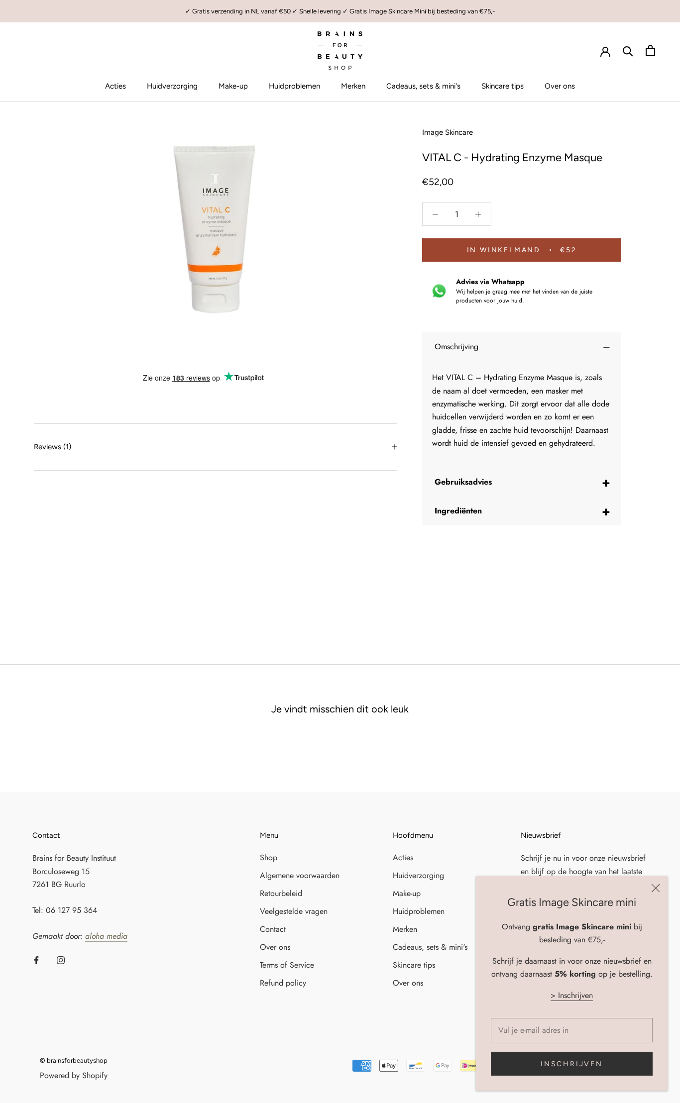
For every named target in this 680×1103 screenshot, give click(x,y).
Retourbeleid (281, 893)
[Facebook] (36, 959)
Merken (353, 86)
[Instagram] (61, 959)
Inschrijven (572, 1064)
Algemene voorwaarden (300, 875)
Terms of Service (287, 965)
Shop (268, 857)
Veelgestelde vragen (294, 911)
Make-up (233, 86)
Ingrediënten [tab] (522, 511)
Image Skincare (447, 132)
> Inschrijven (572, 995)
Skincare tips (502, 86)
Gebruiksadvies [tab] (522, 482)
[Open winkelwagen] (650, 50)
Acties (115, 86)
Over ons (560, 86)
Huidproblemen (294, 86)
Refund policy (283, 983)
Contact (273, 929)
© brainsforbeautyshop (74, 1060)
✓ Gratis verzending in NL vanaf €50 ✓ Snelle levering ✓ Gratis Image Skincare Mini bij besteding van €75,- (340, 11)
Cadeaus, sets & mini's (423, 86)
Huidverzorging (172, 86)
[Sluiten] (655, 888)
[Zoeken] (628, 50)
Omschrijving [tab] (522, 347)
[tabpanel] (521, 417)
